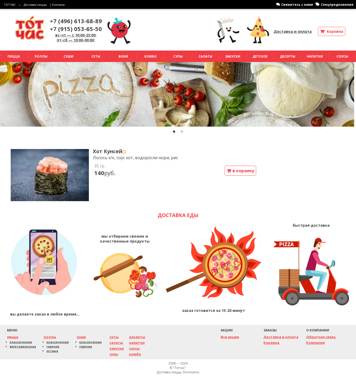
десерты (137, 337)
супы (113, 354)
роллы (50, 337)
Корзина (271, 342)
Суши (68, 56)
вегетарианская (23, 346)
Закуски (232, 56)
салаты (116, 342)
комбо (135, 354)
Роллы (41, 56)
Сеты (95, 56)
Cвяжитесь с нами (297, 4)
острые (52, 351)
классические (21, 342)
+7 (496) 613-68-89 (76, 21)
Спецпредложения (337, 4)
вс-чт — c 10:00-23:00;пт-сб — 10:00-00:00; (75, 37)
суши (81, 337)
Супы (178, 56)
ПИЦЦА (14, 56)
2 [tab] (182, 131)
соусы (134, 348)
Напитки (315, 56)
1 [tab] (174, 131)
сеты (114, 337)
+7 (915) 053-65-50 (76, 29)
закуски (116, 348)
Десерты (287, 56)
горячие (52, 346)
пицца (12, 337)
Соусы (342, 56)
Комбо (150, 56)
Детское (260, 56)
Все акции (230, 337)
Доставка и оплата (293, 31)
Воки (123, 56)
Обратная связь (321, 337)
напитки (137, 342)
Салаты (205, 56)
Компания (315, 342)
